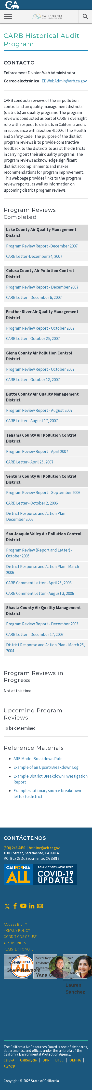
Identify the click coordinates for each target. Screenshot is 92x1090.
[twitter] (7, 906)
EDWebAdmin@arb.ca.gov (64, 81)
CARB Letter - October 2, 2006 (32, 503)
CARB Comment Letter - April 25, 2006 (38, 582)
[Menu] (8, 16)
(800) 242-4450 (14, 847)
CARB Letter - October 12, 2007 (33, 379)
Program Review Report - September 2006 (43, 492)
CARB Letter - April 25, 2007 (29, 462)
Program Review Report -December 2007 (42, 246)
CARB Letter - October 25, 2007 (33, 338)
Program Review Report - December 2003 (42, 624)
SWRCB (9, 1066)
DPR (45, 1060)
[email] (40, 906)
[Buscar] (85, 16)
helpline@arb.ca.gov (44, 847)
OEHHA (75, 1060)
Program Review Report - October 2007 (40, 328)
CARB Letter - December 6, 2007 (34, 297)
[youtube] (23, 906)
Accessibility (15, 924)
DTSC (59, 1060)
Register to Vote (19, 949)
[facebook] (15, 906)
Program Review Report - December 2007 (42, 287)
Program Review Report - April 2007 (37, 451)
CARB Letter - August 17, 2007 (32, 420)
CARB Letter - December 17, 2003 (35, 634)
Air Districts (15, 943)
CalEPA (9, 1060)
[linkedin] (31, 906)
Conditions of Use (20, 936)
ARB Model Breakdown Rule (38, 758)
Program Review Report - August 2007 (39, 410)
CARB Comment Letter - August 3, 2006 (40, 593)
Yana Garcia (49, 975)
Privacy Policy (17, 930)
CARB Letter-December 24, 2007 (34, 256)
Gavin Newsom (23, 970)
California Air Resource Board (47, 16)
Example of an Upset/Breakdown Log (46, 767)
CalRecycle (28, 1060)
